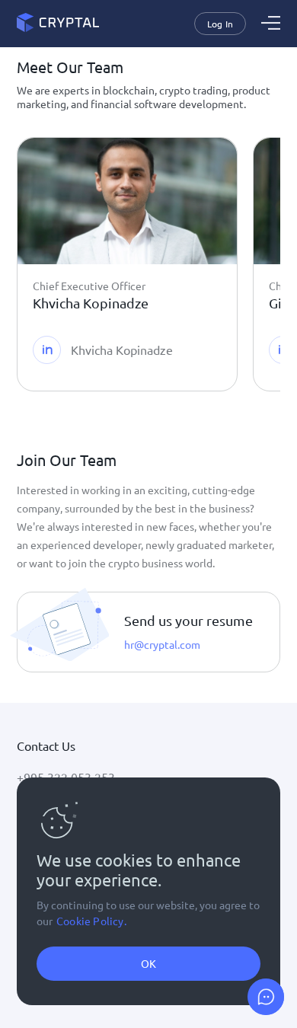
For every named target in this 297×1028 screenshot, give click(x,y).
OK (148, 963)
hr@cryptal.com (162, 644)
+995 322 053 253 (66, 776)
